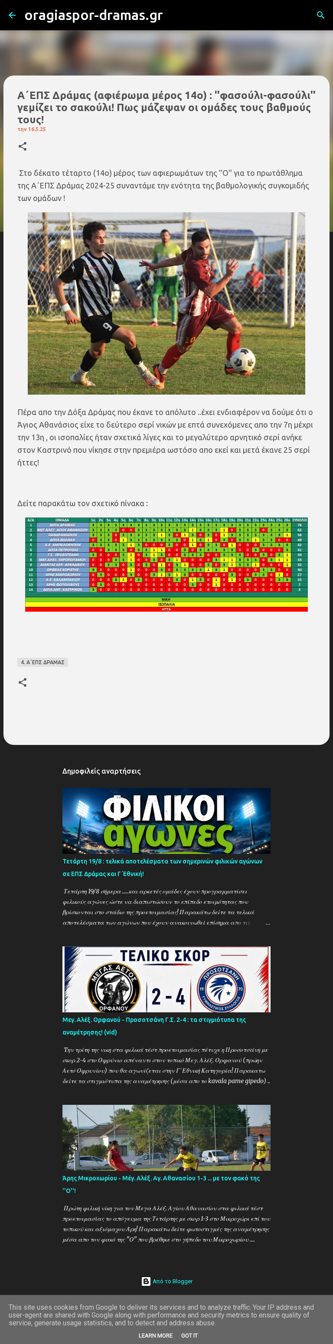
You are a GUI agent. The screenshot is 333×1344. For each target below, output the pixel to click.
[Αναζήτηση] (175, 15)
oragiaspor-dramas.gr (93, 15)
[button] (22, 147)
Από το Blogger (172, 1281)
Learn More (156, 1335)
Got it (189, 1335)
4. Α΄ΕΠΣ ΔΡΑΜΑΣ (43, 662)
